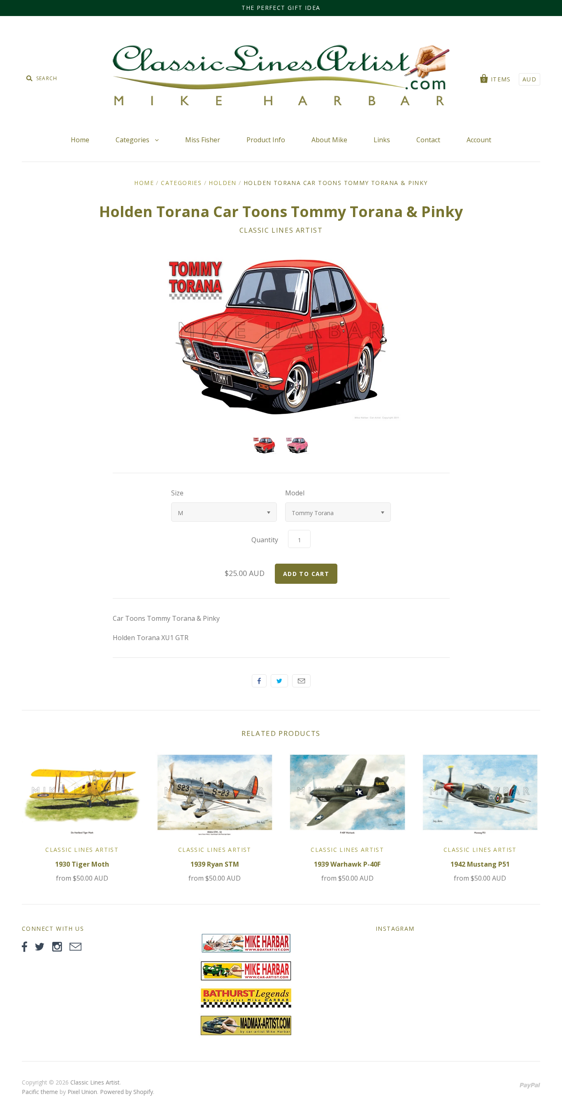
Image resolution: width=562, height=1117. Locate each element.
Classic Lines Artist (281, 230)
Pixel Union (82, 1092)
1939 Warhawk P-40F (347, 864)
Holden (222, 183)
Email (301, 680)
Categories (133, 139)
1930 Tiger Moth (82, 864)
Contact (428, 139)
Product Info (265, 139)
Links (382, 139)
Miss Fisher (202, 139)
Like (259, 680)
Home (80, 139)
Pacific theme (40, 1092)
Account (479, 139)
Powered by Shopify (126, 1092)
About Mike (329, 139)
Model (294, 492)
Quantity (264, 539)
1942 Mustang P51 (480, 864)
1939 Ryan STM (214, 864)
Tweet (279, 680)
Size (177, 492)
